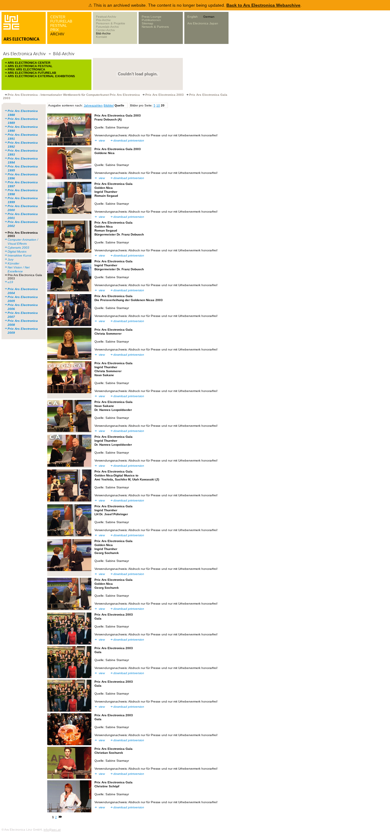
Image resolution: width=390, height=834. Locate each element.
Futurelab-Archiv (107, 26)
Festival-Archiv (106, 16)
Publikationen (151, 20)
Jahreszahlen (93, 105)
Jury (10, 259)
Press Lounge (151, 16)
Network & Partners (155, 26)
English (192, 16)
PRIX (54, 30)
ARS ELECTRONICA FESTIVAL (30, 66)
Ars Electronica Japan (202, 23)
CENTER (58, 17)
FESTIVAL (58, 25)
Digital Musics (17, 251)
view (102, 140)
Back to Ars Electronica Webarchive (263, 5)
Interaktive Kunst (19, 255)
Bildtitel (109, 105)
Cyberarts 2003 (18, 247)
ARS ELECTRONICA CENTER (29, 62)
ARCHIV (57, 34)
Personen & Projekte (110, 23)
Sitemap (147, 23)
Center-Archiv (105, 30)
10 (158, 105)
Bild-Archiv (103, 33)
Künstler (13, 263)
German (208, 16)
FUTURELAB (61, 21)
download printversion (128, 140)
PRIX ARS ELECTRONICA (26, 69)
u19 (10, 282)
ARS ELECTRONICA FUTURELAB (32, 72)
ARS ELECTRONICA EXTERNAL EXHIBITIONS (41, 76)
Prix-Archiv (103, 20)
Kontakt (101, 36)
